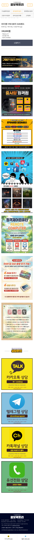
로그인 (30, 5)
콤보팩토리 (17, 5)
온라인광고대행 (17, 15)
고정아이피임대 (6, 15)
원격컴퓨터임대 (17, 11)
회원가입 (5, 5)
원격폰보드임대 (28, 11)
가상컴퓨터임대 (6, 11)
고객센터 (28, 15)
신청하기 (17, 43)
